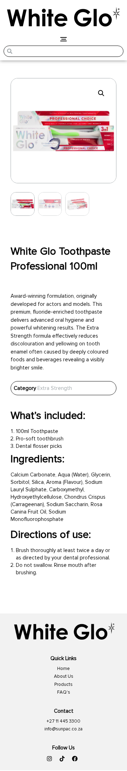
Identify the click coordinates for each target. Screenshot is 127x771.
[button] (101, 93)
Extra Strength (54, 388)
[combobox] (63, 51)
